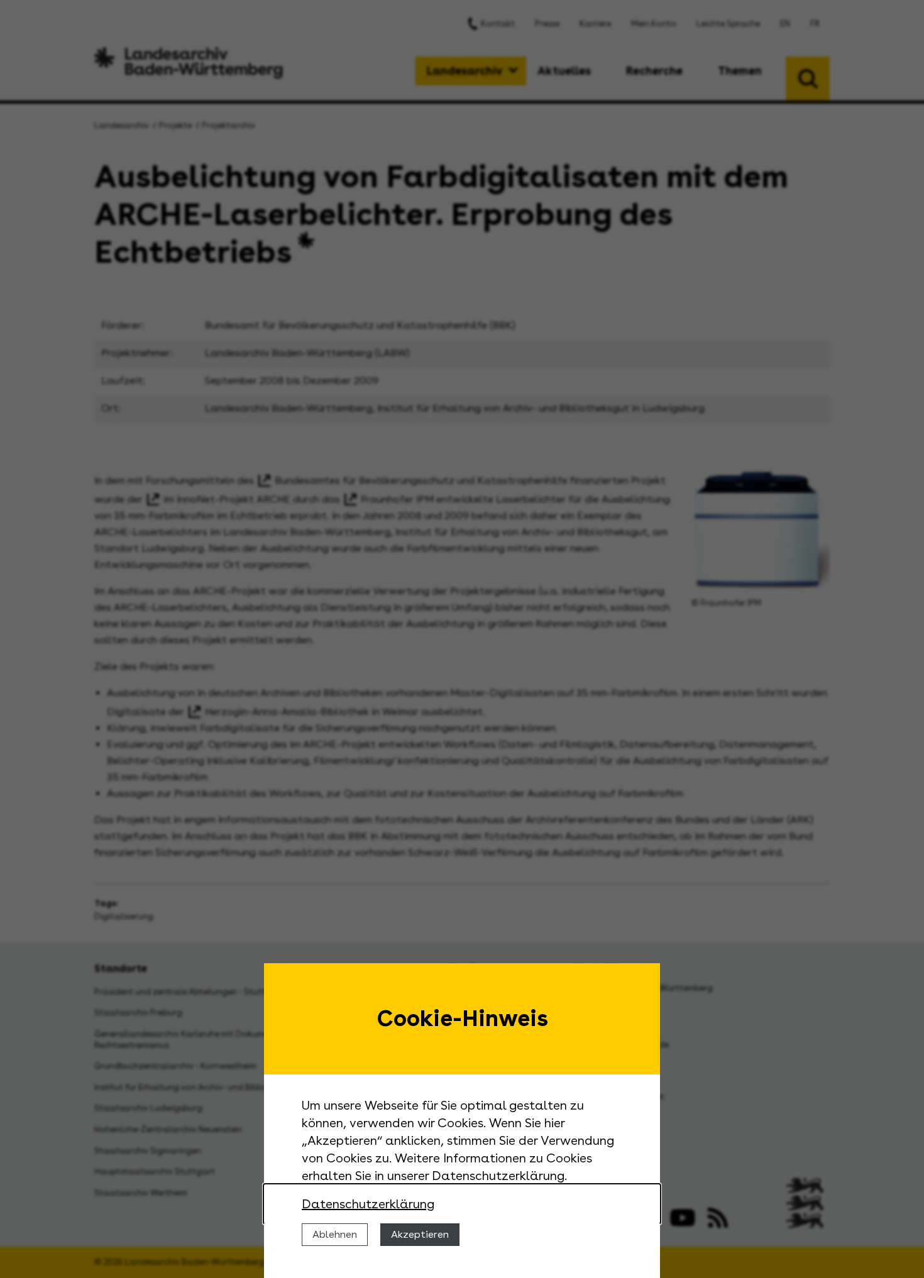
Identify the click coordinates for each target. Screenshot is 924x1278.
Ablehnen (334, 1234)
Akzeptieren (420, 1234)
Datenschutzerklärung (368, 1203)
